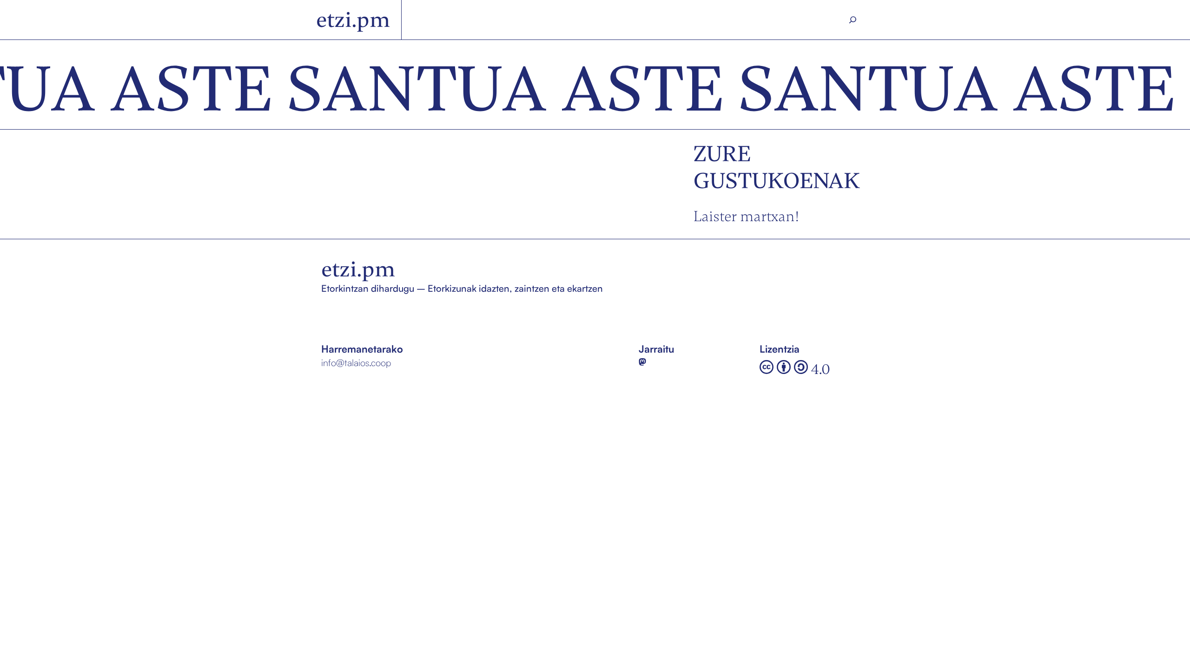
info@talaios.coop (356, 362)
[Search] (853, 20)
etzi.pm (353, 19)
